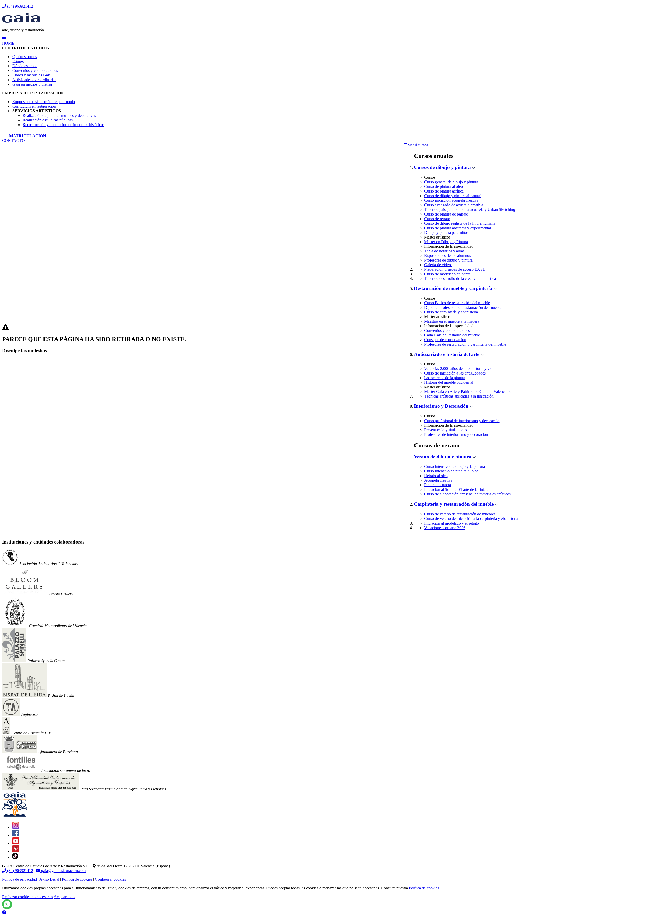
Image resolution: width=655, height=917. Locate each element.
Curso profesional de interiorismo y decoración (462, 420)
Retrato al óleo (436, 475)
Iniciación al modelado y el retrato (451, 523)
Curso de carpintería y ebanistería (451, 312)
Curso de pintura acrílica (444, 191)
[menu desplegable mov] (4, 39)
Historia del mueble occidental (448, 382)
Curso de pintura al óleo (443, 186)
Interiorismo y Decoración (441, 406)
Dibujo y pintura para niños (446, 232)
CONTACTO (13, 140)
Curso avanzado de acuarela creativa (453, 205)
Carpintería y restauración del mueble (454, 504)
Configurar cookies (110, 879)
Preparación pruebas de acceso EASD (455, 269)
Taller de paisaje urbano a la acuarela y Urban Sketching (469, 209)
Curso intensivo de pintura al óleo (451, 471)
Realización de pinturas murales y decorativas (59, 115)
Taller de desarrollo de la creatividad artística (460, 278)
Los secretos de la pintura (444, 378)
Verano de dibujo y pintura (442, 456)
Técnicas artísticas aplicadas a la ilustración (459, 396)
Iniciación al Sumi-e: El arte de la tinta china (459, 489)
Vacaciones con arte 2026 (444, 528)
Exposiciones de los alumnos (447, 255)
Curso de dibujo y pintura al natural (452, 196)
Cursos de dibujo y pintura (442, 167)
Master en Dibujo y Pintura (446, 242)
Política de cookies (77, 879)
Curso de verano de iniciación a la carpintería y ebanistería (471, 518)
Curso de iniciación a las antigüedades (455, 373)
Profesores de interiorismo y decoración (456, 434)
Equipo (18, 61)
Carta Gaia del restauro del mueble (452, 335)
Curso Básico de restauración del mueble (457, 303)
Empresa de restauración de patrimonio (43, 101)
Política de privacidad (19, 879)
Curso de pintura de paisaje (446, 214)
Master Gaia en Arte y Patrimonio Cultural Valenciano (467, 391)
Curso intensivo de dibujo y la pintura (454, 466)
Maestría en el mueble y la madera (451, 321)
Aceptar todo (64, 897)
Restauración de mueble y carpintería (453, 288)
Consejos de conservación (445, 339)
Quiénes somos (24, 56)
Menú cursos (417, 145)
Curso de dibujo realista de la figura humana (459, 223)
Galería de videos (438, 265)
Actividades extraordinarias (34, 79)
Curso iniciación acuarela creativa (451, 200)
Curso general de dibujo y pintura (451, 182)
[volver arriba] (4, 912)
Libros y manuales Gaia (31, 75)
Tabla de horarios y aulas (444, 251)
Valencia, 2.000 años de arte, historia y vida (459, 368)
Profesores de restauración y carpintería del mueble (465, 344)
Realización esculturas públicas (48, 120)
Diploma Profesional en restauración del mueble (462, 307)
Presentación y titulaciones (445, 430)
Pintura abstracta (437, 485)
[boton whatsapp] (7, 908)
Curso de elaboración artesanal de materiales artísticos (467, 494)
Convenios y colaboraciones (35, 70)
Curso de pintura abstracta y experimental (457, 228)
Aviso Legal (49, 879)
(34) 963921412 (19, 6)
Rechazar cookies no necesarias (27, 897)
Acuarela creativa (438, 480)
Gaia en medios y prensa (32, 84)
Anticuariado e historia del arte (446, 354)
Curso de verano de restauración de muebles (459, 514)
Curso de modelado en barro (447, 274)
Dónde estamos (24, 66)
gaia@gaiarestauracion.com (63, 870)
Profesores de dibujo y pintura (448, 260)
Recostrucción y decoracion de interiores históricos (63, 124)
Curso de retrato (437, 219)
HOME (8, 43)
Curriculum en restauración (34, 106)
